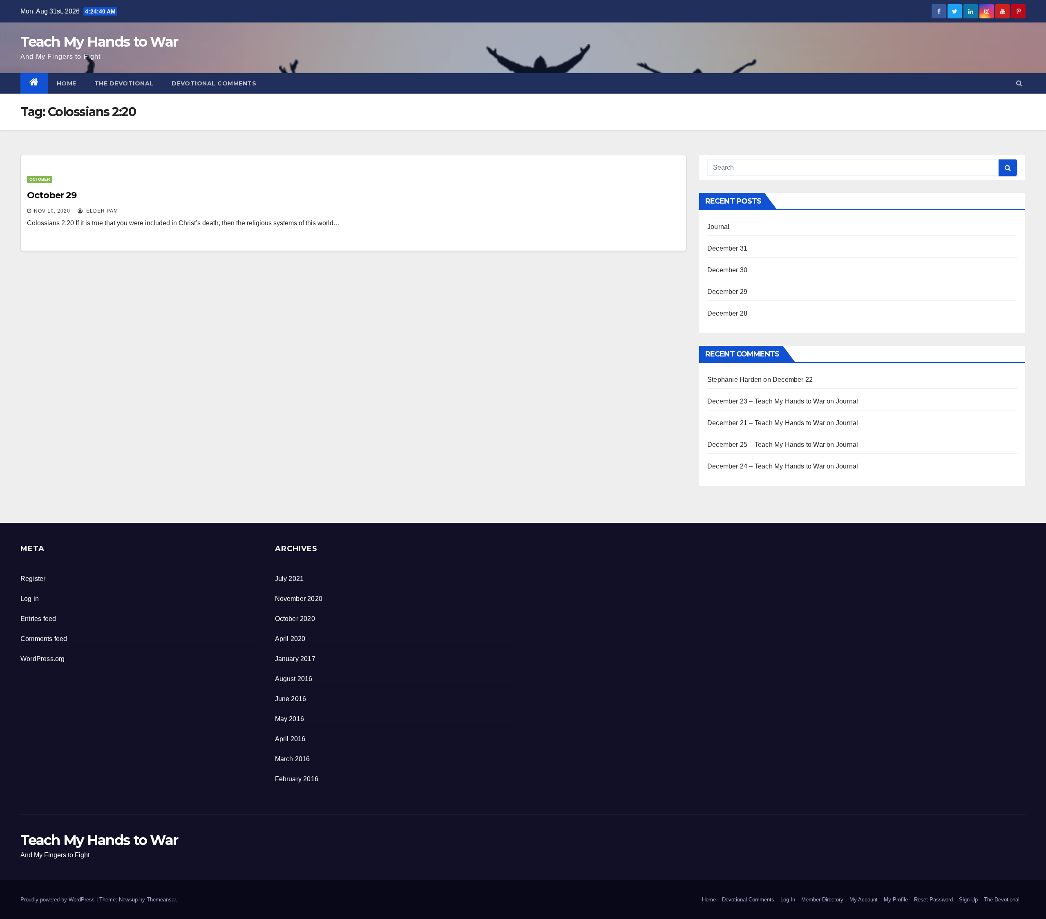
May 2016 (289, 718)
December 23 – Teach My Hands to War (766, 401)
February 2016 (297, 779)
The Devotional (124, 83)
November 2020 (299, 598)
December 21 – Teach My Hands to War (766, 422)
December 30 (727, 270)
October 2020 (295, 618)
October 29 (51, 195)
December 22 (793, 379)
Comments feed (43, 638)
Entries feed (38, 618)
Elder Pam (101, 211)
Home (66, 83)
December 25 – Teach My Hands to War (766, 444)
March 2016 (292, 758)
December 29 (727, 291)
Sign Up (968, 900)
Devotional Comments (214, 83)
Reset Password (933, 900)
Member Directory (822, 900)
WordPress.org (42, 658)
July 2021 (289, 578)
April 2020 (290, 638)
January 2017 (295, 658)
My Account (863, 900)
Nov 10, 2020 (52, 211)
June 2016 (290, 698)
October (39, 179)
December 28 (727, 313)
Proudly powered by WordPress (58, 900)
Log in (29, 598)
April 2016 (290, 738)
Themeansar (161, 900)
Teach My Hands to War (99, 41)
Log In (787, 900)
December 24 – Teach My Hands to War (766, 466)
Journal (718, 226)
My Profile (896, 900)
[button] (1019, 83)
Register (33, 578)
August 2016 (294, 678)
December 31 (727, 248)
